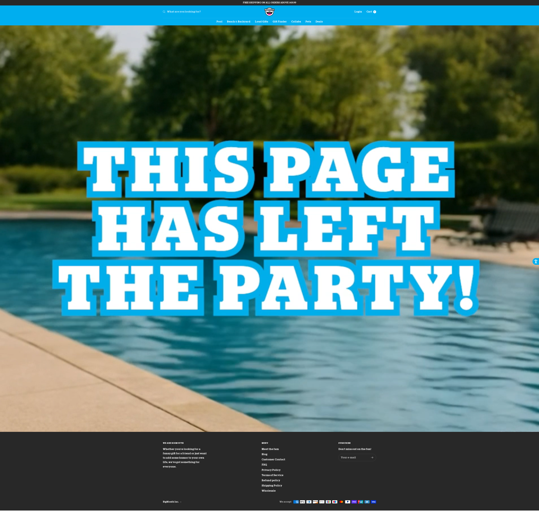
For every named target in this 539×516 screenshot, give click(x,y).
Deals (319, 21)
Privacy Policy (271, 470)
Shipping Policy (272, 485)
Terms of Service (272, 475)
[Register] (372, 457)
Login (358, 11)
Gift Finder (280, 21)
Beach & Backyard (238, 21)
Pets (308, 21)
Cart (370, 11)
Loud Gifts (261, 21)
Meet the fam (270, 449)
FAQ (264, 464)
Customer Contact (273, 459)
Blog (264, 454)
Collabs (296, 21)
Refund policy (271, 480)
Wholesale (269, 490)
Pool (219, 21)
